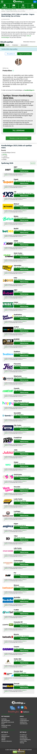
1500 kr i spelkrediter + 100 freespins (23, 230)
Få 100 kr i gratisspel (19, 648)
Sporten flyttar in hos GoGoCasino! (22, 476)
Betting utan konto (6, 725)
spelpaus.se (6, 174)
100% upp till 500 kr (18, 242)
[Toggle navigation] (2, 1)
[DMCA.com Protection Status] (19, 752)
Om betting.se (23, 734)
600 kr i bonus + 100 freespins (21, 353)
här (21, 174)
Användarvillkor (24, 738)
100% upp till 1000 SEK (19, 464)
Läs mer (33, 163)
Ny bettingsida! (17, 365)
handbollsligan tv (29, 90)
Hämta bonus (24, 171)
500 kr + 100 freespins (19, 587)
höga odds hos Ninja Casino (20, 377)
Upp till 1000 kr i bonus (19, 279)
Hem (2, 9)
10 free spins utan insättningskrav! (22, 427)
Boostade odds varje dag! (20, 500)
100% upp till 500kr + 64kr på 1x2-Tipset (23, 193)
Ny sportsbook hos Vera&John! (21, 488)
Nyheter (3, 739)
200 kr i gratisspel (18, 291)
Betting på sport (5, 736)
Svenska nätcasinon (6, 741)
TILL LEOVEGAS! (18, 130)
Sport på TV (4, 734)
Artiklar (5, 159)
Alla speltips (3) (11, 54)
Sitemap (22, 742)
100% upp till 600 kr (18, 513)
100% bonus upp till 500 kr (20, 623)
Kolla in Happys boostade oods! (21, 402)
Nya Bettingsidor (5, 720)
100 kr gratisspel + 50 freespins (21, 599)
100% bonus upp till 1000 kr (20, 218)
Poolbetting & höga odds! (20, 673)
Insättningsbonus (24, 720)
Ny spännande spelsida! (19, 451)
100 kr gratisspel (18, 550)
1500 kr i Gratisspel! (18, 205)
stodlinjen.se (24, 173)
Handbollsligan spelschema (18, 138)
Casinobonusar (23, 723)
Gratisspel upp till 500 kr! (20, 525)
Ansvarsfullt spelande (26, 749)
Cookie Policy (23, 741)
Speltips (5, 154)
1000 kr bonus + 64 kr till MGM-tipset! (23, 341)
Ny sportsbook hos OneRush (21, 685)
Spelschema (6, 157)
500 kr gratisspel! (18, 168)
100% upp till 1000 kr (19, 328)
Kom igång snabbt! (18, 611)
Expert (7, 45)
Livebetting (4, 727)
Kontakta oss (23, 736)
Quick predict (24, 45)
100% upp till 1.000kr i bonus (21, 267)
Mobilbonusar (23, 722)
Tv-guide (5, 156)
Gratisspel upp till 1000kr (20, 316)
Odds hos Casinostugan (19, 562)
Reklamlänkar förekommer (29, 41)
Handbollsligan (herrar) (10, 9)
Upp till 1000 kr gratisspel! (20, 304)
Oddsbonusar (23, 719)
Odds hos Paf (17, 574)
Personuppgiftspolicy (25, 739)
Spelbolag (3, 719)
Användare (15, 45)
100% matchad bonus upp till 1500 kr (23, 181)
